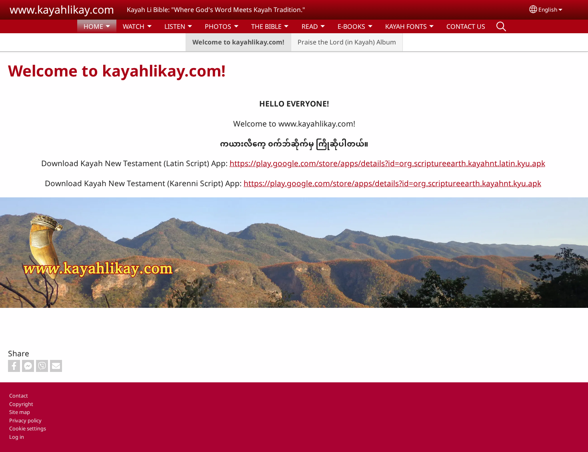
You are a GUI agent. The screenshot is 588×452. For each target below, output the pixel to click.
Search (501, 26)
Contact (18, 395)
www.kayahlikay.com (62, 9)
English (547, 9)
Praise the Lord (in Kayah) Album (347, 42)
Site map (19, 412)
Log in (16, 436)
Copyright (21, 404)
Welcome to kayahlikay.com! (238, 42)
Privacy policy (25, 420)
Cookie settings (27, 428)
